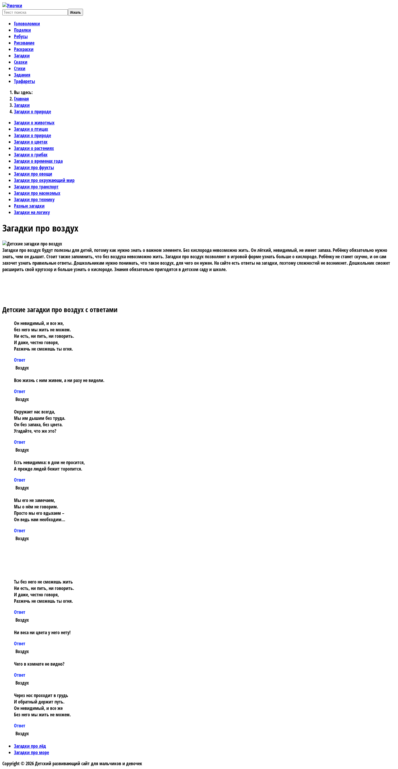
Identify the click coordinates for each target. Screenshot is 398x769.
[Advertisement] (126, 286)
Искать (75, 12)
